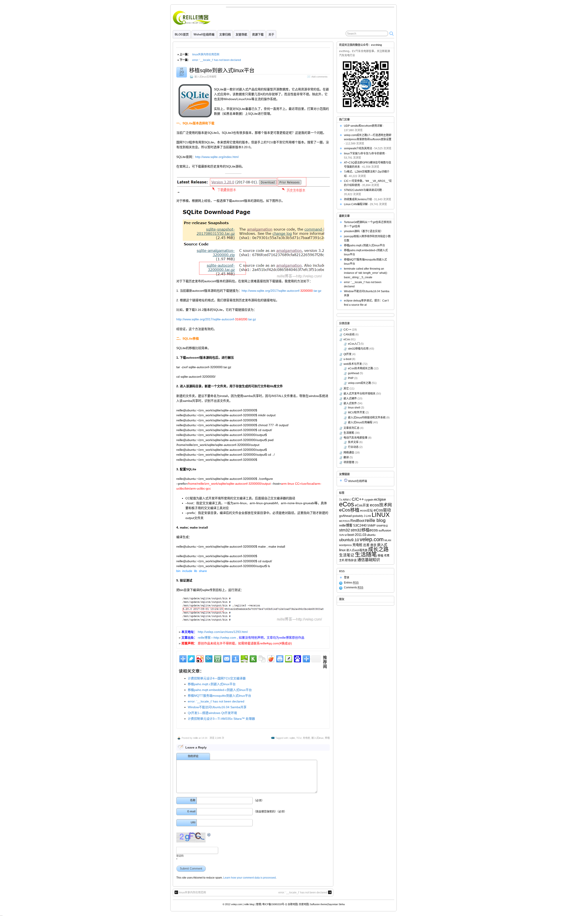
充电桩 (306, 738)
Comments (353, 587)
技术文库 (353, 442)
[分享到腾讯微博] (208, 658)
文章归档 (225, 34)
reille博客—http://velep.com (217, 637)
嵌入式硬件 (350, 398)
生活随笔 (349, 432)
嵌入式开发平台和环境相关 (359, 393)
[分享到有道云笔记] (191, 658)
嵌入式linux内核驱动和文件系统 (367, 417)
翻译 (346, 457)
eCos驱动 (382, 510)
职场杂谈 (351, 560)
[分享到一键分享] (235, 658)
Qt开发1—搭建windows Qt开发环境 (212, 713)
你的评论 (193, 756)
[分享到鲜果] (270, 658)
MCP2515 (344, 521)
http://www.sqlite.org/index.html (217, 157)
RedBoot (357, 521)
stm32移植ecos (364, 530)
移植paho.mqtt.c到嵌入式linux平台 (212, 684)
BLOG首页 (182, 34)
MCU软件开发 (356, 412)
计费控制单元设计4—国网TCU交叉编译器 (217, 678)
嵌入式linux (317, 738)
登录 (346, 577)
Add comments (319, 76)
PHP (350, 378)
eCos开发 (362, 505)
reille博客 (345, 525)
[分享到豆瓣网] (217, 658)
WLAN (387, 540)
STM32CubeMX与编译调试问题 (363, 190)
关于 (271, 34)
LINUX (381, 514)
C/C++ (347, 329)
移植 (327, 738)
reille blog (375, 520)
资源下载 (258, 34)
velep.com (372, 539)
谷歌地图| (293, 904)
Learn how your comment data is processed (249, 877)
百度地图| (304, 904)
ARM (346, 499)
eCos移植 (349, 509)
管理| (259, 904)
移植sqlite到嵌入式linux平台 (221, 70)
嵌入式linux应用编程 (205, 76)
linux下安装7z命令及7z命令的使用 (364, 153)
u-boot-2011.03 (355, 535)
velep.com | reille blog (242, 904)
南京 (373, 545)
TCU (298, 738)
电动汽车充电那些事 (355, 437)
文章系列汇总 (351, 428)
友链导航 (241, 34)
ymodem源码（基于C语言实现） (363, 231)
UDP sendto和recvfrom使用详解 (363, 125)
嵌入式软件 (350, 403)
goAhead (353, 373)
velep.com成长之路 (359, 383)
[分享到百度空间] (244, 658)
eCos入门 (354, 343)
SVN (341, 535)
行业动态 (353, 447)
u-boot (347, 359)
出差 (366, 545)
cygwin (369, 499)
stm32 (344, 530)
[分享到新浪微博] (200, 658)
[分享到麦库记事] (288, 658)
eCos (347, 339)
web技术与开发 (353, 364)
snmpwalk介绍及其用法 (358, 148)
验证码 (180, 855)
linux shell (354, 407)
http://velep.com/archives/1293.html (223, 632)
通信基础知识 (368, 560)
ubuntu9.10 (349, 540)
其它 (346, 388)
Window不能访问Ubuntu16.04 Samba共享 (217, 707)
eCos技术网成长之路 (360, 368)
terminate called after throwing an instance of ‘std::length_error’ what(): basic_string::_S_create (366, 273)
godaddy (357, 515)
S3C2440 (360, 525)
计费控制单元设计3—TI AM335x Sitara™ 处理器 (221, 718)
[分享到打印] (279, 658)
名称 (192, 800)
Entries (351, 582)
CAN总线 (349, 334)
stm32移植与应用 (358, 348)
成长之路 (378, 549)
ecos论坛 (366, 510)
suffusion (385, 530)
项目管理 (349, 462)
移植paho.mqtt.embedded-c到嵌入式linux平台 (220, 690)
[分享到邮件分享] (226, 658)
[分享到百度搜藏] (297, 658)
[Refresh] (209, 834)
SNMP (371, 525)
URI (193, 822)
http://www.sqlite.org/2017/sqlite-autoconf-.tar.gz (281, 290)
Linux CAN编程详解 (356, 204)
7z (340, 499)
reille (195, 738)
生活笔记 (346, 555)
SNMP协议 (382, 525)
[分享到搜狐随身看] (253, 658)
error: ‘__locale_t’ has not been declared (216, 60)
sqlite (292, 738)
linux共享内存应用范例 (205, 54)
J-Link (367, 515)
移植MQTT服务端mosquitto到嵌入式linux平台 (219, 695)
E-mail (191, 811)
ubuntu (371, 535)
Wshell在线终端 (204, 34)
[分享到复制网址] (262, 658)
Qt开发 (347, 354)
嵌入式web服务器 (356, 550)
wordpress (345, 545)
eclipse (380, 499)
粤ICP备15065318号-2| (274, 904)
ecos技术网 (381, 505)
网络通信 (349, 452)
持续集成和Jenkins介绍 (358, 199)
